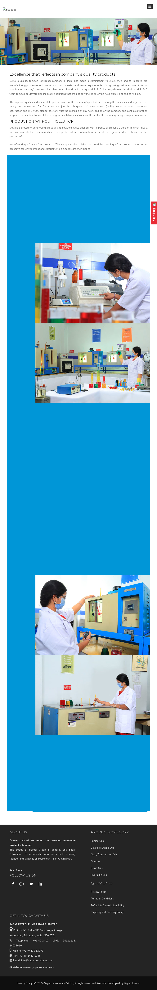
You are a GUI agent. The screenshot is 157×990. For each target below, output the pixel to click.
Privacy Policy (98, 891)
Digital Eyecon (132, 983)
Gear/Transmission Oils (104, 854)
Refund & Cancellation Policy (107, 905)
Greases (95, 861)
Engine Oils (97, 841)
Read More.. (17, 870)
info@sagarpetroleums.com (37, 960)
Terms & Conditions (102, 898)
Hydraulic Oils (99, 875)
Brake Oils (97, 868)
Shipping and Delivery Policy (107, 912)
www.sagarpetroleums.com (38, 967)
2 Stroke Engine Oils (102, 847)
